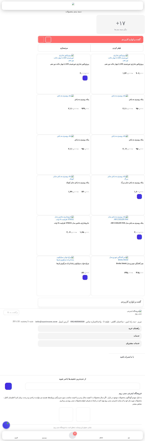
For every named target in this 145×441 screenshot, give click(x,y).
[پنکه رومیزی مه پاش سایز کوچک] (63, 177)
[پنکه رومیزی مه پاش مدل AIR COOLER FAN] (118, 218)
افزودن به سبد (85, 78)
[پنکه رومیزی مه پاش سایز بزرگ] (118, 177)
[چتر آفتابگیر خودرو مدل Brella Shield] (118, 258)
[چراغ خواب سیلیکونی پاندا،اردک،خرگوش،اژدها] (63, 258)
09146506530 (78, 321)
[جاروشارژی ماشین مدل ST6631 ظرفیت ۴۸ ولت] (63, 218)
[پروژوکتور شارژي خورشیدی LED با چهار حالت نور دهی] (118, 58)
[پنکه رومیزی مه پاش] (118, 95)
